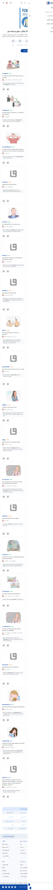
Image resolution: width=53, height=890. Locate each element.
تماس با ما (22, 850)
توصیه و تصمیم (22, 812)
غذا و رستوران (23, 816)
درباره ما (21, 847)
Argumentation (22, 828)
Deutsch (25, 883)
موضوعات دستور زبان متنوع (25, 870)
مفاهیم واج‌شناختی (6, 873)
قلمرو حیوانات (11, 816)
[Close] (29, 3)
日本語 (15, 883)
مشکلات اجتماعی (10, 828)
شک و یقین (23, 824)
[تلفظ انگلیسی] (24, 2)
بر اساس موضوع (5, 847)
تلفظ (3, 861)
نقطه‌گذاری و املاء (23, 867)
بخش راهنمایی (23, 853)
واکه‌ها (3, 867)
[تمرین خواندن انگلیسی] (21, 2)
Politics (24, 821)
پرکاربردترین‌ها (4, 853)
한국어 (7, 883)
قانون (12, 824)
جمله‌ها (21, 864)
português (20, 883)
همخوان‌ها (4, 870)
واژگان (3, 841)
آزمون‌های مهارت (5, 850)
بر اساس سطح (5, 844)
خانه (21, 844)
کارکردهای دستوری (23, 873)
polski (4, 883)
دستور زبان (22, 861)
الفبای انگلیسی (5, 864)
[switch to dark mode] (29, 15)
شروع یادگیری (26, 50)
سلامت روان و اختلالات (9, 821)
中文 (11, 883)
